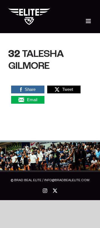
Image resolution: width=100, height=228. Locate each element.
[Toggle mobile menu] (89, 21)
